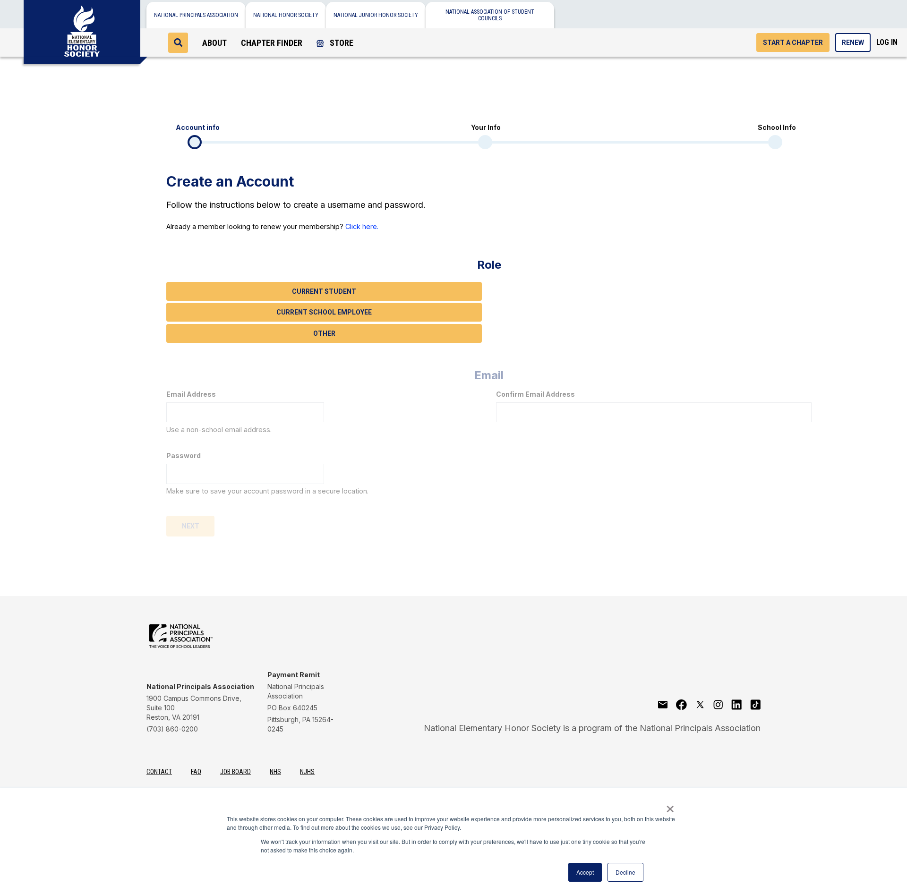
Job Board (235, 771)
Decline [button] (625, 872)
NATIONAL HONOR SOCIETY (285, 15)
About (214, 43)
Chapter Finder (271, 43)
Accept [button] (585, 872)
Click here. (361, 226)
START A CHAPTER (793, 42)
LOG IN (887, 42)
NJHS (307, 771)
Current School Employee (324, 312)
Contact (159, 771)
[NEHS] (82, 28)
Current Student (324, 291)
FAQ (196, 771)
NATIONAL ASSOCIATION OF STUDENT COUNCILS (489, 15)
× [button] (670, 805)
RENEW (853, 42)
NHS (275, 771)
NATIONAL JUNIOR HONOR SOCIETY (376, 15)
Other (324, 333)
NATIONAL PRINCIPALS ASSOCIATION (196, 15)
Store (340, 43)
